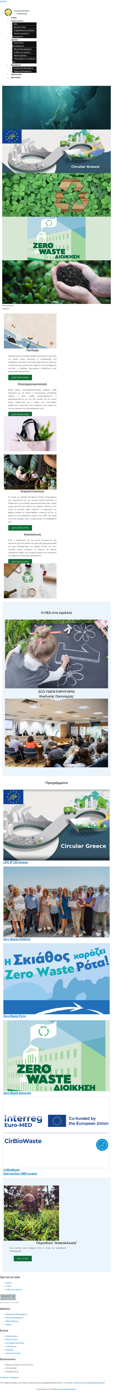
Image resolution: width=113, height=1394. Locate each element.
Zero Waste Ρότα (14, 1016)
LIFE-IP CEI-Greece (15, 862)
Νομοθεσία (16, 65)
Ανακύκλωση (78, 1383)
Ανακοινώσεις (17, 21)
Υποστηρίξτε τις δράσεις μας (24, 60)
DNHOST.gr (16, 1302)
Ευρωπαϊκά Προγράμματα (18, 44)
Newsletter (16, 77)
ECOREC (3, 1)
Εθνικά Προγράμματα (23, 49)
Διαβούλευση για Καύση (24, 30)
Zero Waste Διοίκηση (17, 1093)
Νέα (15, 24)
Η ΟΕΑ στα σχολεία (22, 52)
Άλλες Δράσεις (20, 55)
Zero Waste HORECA (16, 939)
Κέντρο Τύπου (20, 27)
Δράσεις (14, 40)
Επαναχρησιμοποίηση (95, 1383)
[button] (20, 377)
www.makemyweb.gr (67, 1389)
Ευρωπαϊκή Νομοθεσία (23, 68)
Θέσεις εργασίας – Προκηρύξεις (21, 35)
